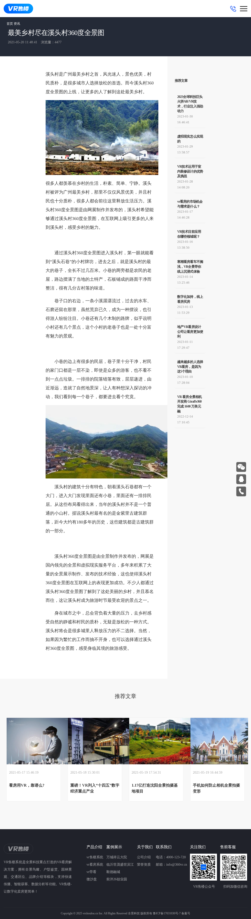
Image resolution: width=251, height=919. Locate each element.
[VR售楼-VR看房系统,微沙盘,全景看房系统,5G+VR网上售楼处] (18, 8)
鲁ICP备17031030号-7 (167, 913)
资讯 (17, 23)
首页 (10, 23)
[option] (34, 759)
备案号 (185, 913)
